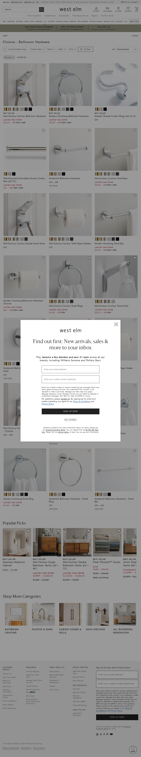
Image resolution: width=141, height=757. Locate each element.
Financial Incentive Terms (55, 430)
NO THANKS (70, 419)
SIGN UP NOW (70, 411)
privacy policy (63, 432)
